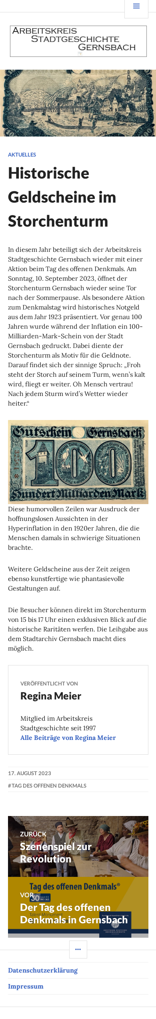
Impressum (26, 986)
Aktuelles (22, 154)
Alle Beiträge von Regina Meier (68, 738)
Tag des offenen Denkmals (49, 785)
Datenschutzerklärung (43, 970)
